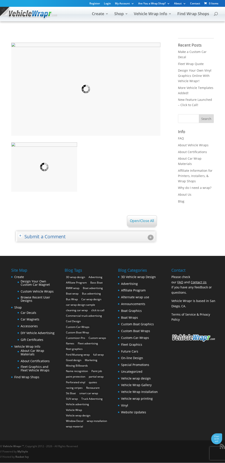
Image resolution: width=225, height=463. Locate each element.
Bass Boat (96, 282)
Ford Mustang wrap (78, 354)
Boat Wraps (129, 317)
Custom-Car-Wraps (77, 327)
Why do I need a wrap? (194, 188)
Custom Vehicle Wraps (37, 291)
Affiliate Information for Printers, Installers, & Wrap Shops (195, 175)
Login (107, 3)
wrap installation (97, 421)
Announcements (133, 304)
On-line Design (132, 358)
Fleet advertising (88, 343)
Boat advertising (93, 288)
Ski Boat (71, 393)
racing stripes (74, 388)
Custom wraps (97, 338)
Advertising (95, 277)
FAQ (181, 138)
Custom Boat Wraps (135, 331)
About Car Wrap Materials (32, 352)
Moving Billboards (77, 365)
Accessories (29, 326)
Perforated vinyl (75, 382)
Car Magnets (30, 319)
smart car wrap (88, 393)
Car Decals (28, 312)
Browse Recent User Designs (35, 299)
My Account (122, 3)
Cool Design (73, 321)
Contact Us (199, 282)
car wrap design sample (80, 305)
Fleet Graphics (131, 344)
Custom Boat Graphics (137, 324)
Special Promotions (135, 364)
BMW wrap (72, 288)
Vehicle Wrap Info (150, 14)
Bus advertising (91, 293)
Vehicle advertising (77, 404)
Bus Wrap (72, 299)
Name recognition (77, 371)
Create (98, 14)
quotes (93, 382)
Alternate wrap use (135, 297)
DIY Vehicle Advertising (37, 333)
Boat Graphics (131, 310)
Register (94, 3)
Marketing (91, 360)
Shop (119, 14)
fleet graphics (74, 349)
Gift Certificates (32, 339)
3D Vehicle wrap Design (138, 277)
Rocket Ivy (22, 457)
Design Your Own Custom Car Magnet (35, 283)
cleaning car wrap (77, 310)
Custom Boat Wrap (77, 332)
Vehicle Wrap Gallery (136, 385)
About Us (184, 194)
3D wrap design (75, 277)
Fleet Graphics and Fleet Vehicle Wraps (35, 368)
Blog (181, 201)
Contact (195, 3)
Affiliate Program (76, 282)
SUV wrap (72, 399)
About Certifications (192, 152)
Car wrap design (91, 299)
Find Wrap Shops (193, 14)
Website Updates (133, 412)
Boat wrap (72, 293)
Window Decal (74, 421)
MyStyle (22, 451)
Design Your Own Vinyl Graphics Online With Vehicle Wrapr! (194, 75)
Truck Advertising (92, 399)
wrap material (74, 426)
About (178, 3)
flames (70, 343)
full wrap (98, 354)
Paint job (96, 371)
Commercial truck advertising (84, 316)
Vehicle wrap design (78, 415)
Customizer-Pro (75, 338)
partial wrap (96, 376)
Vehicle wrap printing (137, 398)
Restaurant (93, 388)
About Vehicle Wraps (193, 145)
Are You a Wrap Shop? (152, 3)
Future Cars (129, 351)
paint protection (75, 376)
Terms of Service (183, 314)
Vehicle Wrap (74, 410)
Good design (73, 360)
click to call (97, 310)
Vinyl (124, 405)
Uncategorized (131, 371)
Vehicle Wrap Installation (139, 391)
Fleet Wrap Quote (191, 64)
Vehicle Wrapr (12, 446)
